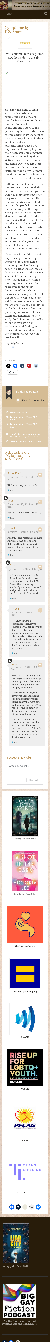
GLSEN (25, 1089)
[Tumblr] (18, 1207)
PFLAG (25, 1141)
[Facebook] (11, 1207)
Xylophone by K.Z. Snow (17, 30)
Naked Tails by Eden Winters (25, 441)
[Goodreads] (25, 1207)
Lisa (10, 500)
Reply (40, 475)
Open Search (45, 14)
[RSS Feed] (31, 1207)
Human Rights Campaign (25, 991)
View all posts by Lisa (33, 400)
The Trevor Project (25, 946)
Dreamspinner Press (21, 417)
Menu (10, 14)
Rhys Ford (14, 473)
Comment (33, 780)
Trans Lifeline (25, 1193)
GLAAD (25, 1037)
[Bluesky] (38, 1207)
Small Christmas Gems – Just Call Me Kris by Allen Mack (25, 435)
